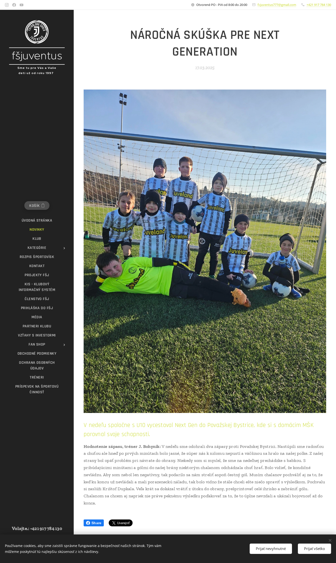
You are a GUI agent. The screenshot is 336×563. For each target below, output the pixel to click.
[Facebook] (14, 5)
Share (96, 523)
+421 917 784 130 (318, 4)
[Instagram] (7, 5)
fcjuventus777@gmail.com (277, 4)
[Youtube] (21, 5)
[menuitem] (36, 220)
